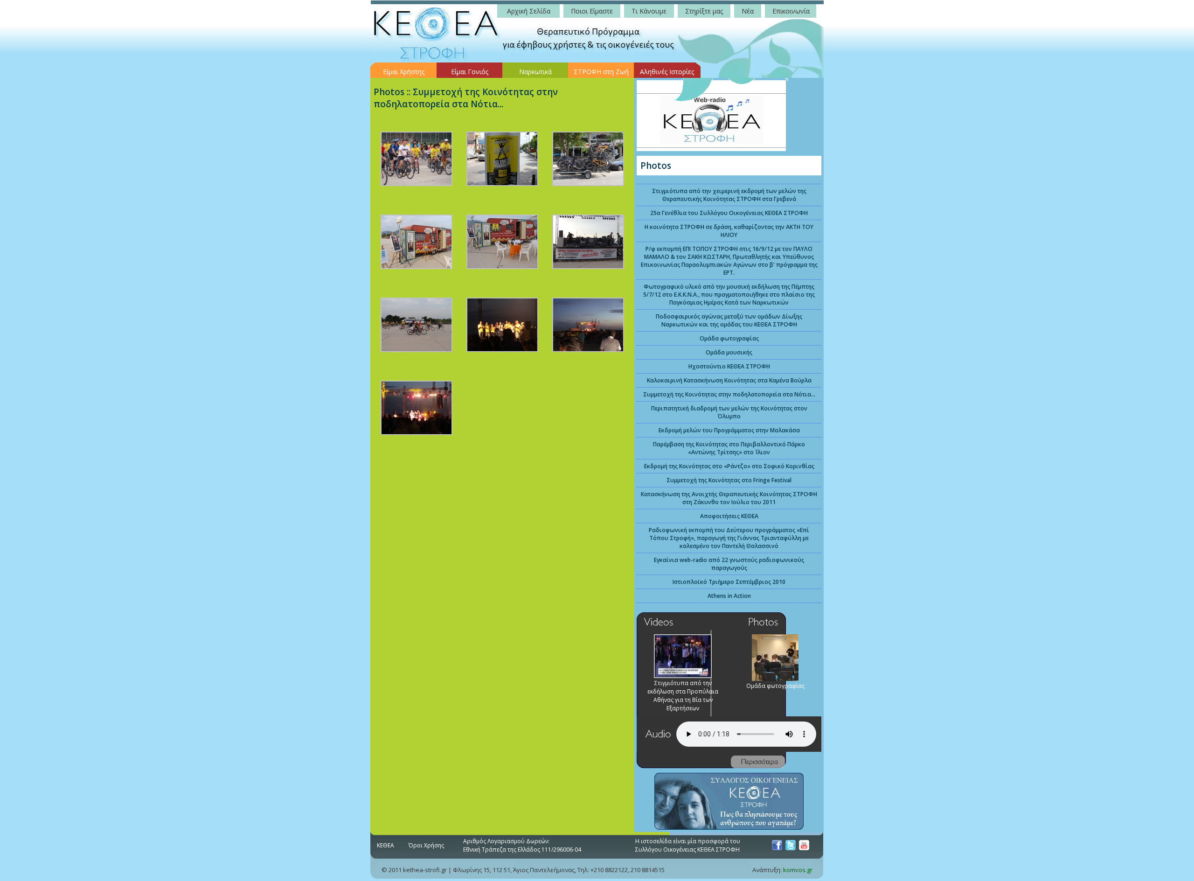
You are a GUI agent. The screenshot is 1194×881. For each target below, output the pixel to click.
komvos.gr (797, 870)
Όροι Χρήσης (426, 845)
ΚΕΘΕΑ (385, 845)
